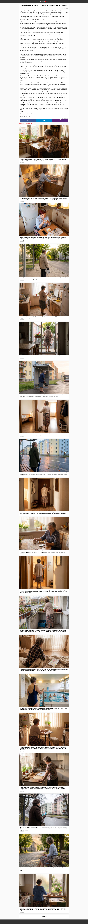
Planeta (44, 2)
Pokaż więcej (44, 916)
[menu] (86, 1)
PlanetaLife (44, 921)
